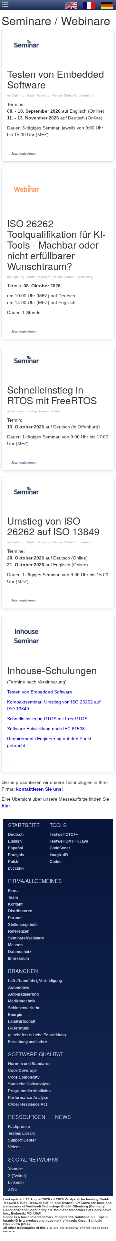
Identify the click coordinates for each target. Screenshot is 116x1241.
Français (16, 855)
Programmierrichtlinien (29, 1091)
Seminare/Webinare (26, 938)
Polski (13, 861)
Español (15, 848)
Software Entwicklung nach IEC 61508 (46, 728)
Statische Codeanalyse (29, 1084)
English (15, 841)
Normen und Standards (29, 1064)
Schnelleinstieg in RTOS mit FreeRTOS (47, 718)
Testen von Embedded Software (39, 691)
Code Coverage (22, 1070)
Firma (13, 890)
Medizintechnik (21, 1001)
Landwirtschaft (21, 1021)
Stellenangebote (23, 924)
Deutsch (16, 834)
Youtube (15, 1169)
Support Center (22, 1140)
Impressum (18, 958)
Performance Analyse (28, 1097)
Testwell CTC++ (64, 834)
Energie (15, 1014)
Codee (56, 861)
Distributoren (20, 911)
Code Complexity (24, 1077)
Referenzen (18, 931)
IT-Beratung (18, 1028)
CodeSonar (60, 848)
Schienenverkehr (24, 1008)
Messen (15, 945)
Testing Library (21, 1133)
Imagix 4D (59, 855)
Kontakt (15, 904)
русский (16, 868)
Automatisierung (23, 994)
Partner (15, 918)
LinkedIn (16, 1182)
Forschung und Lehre (27, 1042)
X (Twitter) (17, 1176)
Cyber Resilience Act (27, 1104)
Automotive (18, 987)
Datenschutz (19, 951)
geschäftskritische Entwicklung (37, 1035)
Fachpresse (19, 1126)
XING (12, 1189)
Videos (14, 1147)
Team (13, 897)
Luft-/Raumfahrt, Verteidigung (35, 981)
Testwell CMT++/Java (69, 841)
